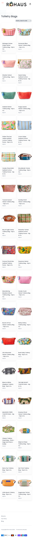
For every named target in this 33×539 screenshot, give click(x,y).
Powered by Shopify (21, 529)
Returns (3, 516)
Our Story (4, 518)
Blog (2, 521)
